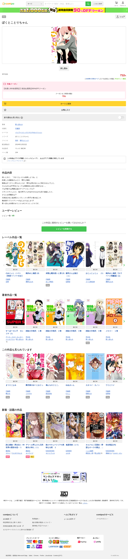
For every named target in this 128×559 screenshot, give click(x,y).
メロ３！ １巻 (112, 331)
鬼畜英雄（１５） (73, 445)
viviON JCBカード (92, 79)
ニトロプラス (10, 339)
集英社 (8, 451)
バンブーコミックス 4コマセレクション (28, 132)
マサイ (8, 453)
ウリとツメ (110, 385)
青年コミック (24, 140)
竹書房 (17, 128)
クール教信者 (90, 282)
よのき (68, 453)
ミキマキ (29, 393)
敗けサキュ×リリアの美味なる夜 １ (55, 446)
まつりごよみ (11, 385)
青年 (16, 140)
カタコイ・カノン (93, 385)
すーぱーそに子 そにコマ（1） (14, 332)
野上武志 (98, 453)
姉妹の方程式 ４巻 (94, 331)
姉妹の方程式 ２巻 (54, 331)
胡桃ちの (89, 393)
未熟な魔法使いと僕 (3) (55, 273)
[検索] (88, 3)
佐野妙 (68, 282)
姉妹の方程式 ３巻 (74, 331)
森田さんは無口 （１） (73, 274)
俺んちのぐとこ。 (53, 385)
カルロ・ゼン (117, 453)
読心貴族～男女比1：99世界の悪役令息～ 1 (15, 446)
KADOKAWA (50, 451)
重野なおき (29, 282)
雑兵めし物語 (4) (32, 273)
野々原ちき (19, 124)
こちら (85, 503)
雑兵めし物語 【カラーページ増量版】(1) (115, 274)
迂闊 (7, 282)
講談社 (28, 451)
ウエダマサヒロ (17, 453)
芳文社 (28, 337)
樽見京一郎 (89, 453)
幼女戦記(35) (111, 445)
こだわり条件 (97, 4)
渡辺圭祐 (49, 393)
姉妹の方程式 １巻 (34, 331)
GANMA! (69, 451)
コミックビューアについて (15, 160)
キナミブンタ (50, 453)
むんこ (68, 393)
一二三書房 (89, 451)
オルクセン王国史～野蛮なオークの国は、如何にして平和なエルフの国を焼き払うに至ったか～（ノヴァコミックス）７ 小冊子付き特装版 (95, 446)
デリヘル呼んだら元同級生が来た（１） (34, 446)
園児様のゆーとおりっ (34, 385)
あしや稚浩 (49, 282)
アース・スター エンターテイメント (15, 337)
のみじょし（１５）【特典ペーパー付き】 (14, 274)
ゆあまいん (70, 385)
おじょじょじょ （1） (95, 273)
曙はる (8, 393)
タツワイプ (29, 453)
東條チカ (109, 453)
